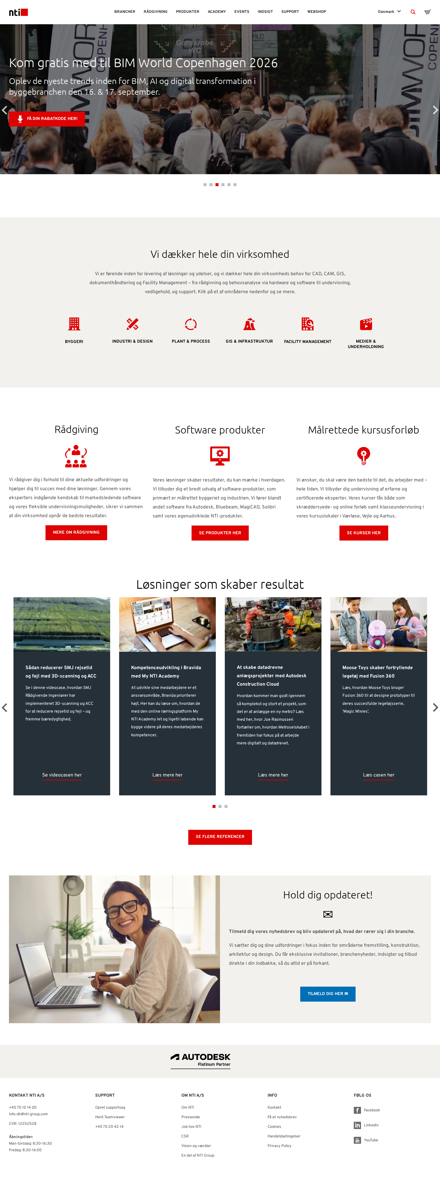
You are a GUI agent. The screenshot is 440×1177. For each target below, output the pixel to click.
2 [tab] (211, 184)
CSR (185, 1136)
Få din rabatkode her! (52, 118)
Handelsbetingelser (284, 1136)
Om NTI (187, 1107)
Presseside (190, 1117)
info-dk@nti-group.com (28, 1114)
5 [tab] (228, 184)
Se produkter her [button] (220, 533)
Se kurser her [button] (364, 533)
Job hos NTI (191, 1127)
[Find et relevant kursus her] (363, 456)
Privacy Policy (280, 1146)
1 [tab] (205, 184)
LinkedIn (371, 1125)
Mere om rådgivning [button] (76, 532)
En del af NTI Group (197, 1155)
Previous (4, 110)
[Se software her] (220, 456)
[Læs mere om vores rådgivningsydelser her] (76, 456)
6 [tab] (234, 184)
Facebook (372, 1110)
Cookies (274, 1127)
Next (436, 110)
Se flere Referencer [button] (220, 836)
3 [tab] (217, 184)
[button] (413, 12)
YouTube (371, 1140)
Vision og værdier (196, 1146)
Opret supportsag (110, 1107)
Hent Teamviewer (110, 1117)
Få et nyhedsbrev (282, 1117)
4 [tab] (222, 184)
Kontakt (274, 1107)
